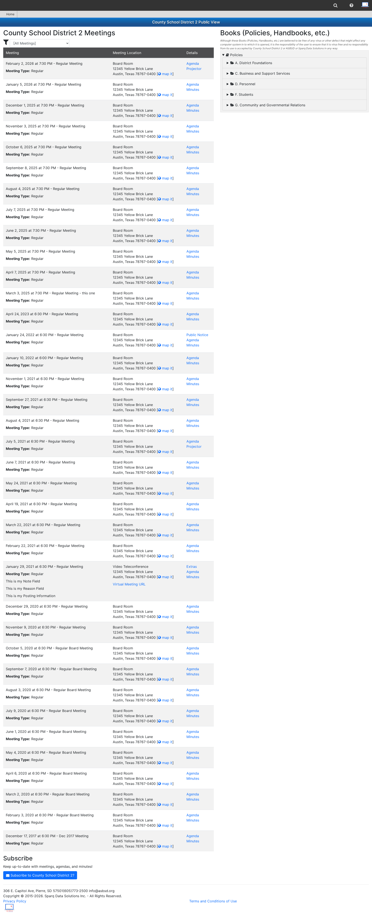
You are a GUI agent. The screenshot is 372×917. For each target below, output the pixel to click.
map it (166, 74)
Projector (194, 68)
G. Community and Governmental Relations (269, 105)
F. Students (243, 94)
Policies (236, 55)
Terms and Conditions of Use (213, 901)
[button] (351, 5)
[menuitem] (335, 5)
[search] (335, 5)
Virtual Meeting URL (129, 584)
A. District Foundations (253, 63)
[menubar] (186, 5)
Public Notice (197, 335)
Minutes (192, 89)
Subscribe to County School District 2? (41, 875)
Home (10, 14)
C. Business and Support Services (262, 73)
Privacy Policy (14, 901)
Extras (191, 566)
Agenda (192, 63)
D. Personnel (244, 84)
